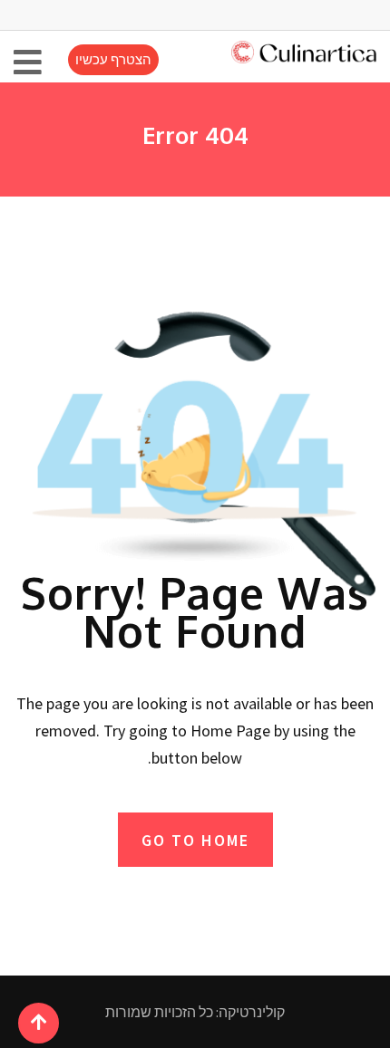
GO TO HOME (195, 840)
